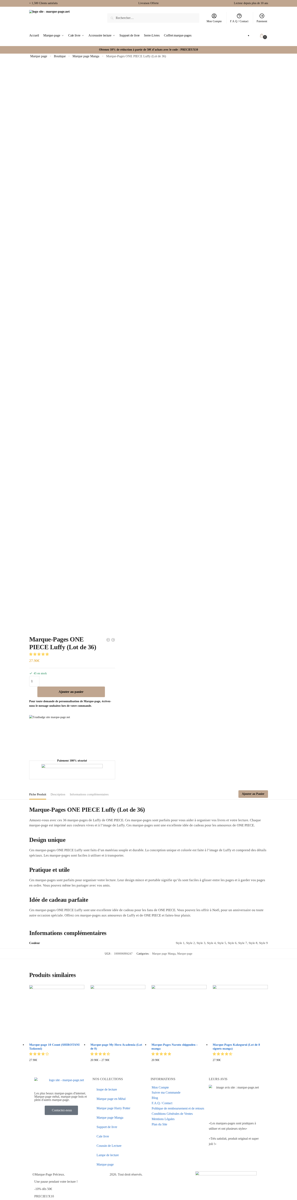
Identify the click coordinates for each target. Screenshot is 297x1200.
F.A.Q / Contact (239, 21)
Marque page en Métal (111, 1099)
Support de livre (107, 1127)
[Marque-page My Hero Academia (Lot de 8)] (118, 1012)
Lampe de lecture (108, 1155)
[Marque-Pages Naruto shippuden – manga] (179, 1012)
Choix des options (57, 1066)
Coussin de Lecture (109, 1145)
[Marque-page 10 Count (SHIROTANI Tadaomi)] (56, 1012)
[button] (39, 654)
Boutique (60, 56)
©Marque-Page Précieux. (48, 1174)
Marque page (38, 56)
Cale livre (103, 1136)
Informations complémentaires (89, 794)
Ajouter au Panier (253, 793)
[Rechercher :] (153, 18)
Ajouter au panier (71, 691)
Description (58, 794)
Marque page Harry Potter (113, 1108)
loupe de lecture (107, 1089)
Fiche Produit (37, 794)
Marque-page (184, 953)
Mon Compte (214, 21)
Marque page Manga (85, 56)
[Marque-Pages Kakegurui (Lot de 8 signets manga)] (240, 1012)
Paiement (262, 21)
